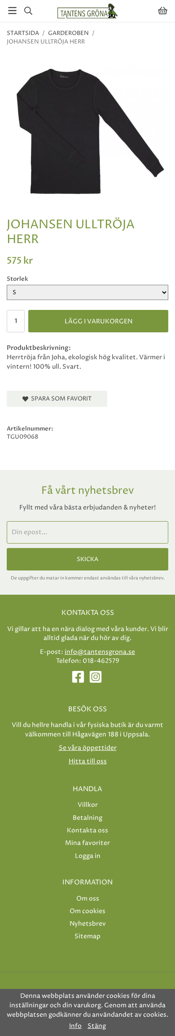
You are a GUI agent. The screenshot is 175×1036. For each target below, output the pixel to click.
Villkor (88, 805)
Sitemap (87, 936)
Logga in (88, 856)
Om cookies (87, 911)
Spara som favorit (60, 399)
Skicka (87, 559)
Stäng (97, 1026)
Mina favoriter (87, 843)
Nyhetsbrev (88, 923)
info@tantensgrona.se (100, 652)
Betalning (87, 818)
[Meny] (12, 10)
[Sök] (28, 11)
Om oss (87, 898)
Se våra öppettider (88, 748)
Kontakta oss (87, 830)
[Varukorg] (163, 10)
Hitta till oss (88, 761)
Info (75, 1026)
